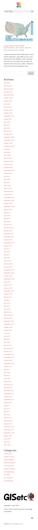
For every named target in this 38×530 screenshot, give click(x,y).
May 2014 (7, 306)
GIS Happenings (9, 472)
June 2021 (7, 122)
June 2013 (7, 336)
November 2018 (9, 200)
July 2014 (7, 300)
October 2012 (8, 360)
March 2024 (7, 86)
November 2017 (9, 237)
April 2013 (7, 342)
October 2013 (8, 327)
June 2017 (7, 252)
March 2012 (7, 381)
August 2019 (8, 173)
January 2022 (8, 110)
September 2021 (9, 116)
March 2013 (7, 345)
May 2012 (7, 375)
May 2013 (7, 339)
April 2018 (7, 222)
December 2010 (9, 427)
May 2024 (7, 83)
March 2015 (7, 297)
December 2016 (9, 270)
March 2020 (7, 158)
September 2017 (9, 243)
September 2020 (9, 146)
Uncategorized (8, 481)
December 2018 (9, 197)
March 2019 (7, 188)
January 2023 (8, 92)
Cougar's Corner (9, 457)
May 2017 (7, 255)
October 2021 (8, 113)
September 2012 (9, 363)
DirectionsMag (8, 460)
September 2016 (9, 279)
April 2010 (7, 445)
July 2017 (7, 249)
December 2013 (9, 321)
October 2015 (8, 294)
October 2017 (8, 240)
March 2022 (7, 107)
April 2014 (7, 309)
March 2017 (7, 261)
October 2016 (8, 276)
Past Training (8, 478)
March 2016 (7, 285)
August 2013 (8, 330)
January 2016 (8, 288)
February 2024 (8, 89)
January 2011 (8, 424)
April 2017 (7, 258)
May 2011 (7, 412)
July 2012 (7, 369)
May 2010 (7, 442)
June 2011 (7, 409)
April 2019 (7, 185)
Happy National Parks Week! (14, 46)
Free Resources (12, 50)
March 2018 (7, 225)
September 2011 (9, 400)
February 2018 (8, 228)
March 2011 (7, 418)
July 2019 (7, 176)
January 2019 (8, 194)
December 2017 (9, 234)
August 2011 (8, 403)
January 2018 (8, 231)
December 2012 (9, 354)
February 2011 (8, 421)
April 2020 (7, 155)
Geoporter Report (9, 469)
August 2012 (8, 366)
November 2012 (9, 357)
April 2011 (7, 415)
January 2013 (8, 351)
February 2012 (8, 384)
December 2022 (9, 95)
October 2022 (8, 98)
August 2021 (8, 119)
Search (31, 73)
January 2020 (8, 164)
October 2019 (8, 167)
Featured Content (9, 463)
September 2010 (9, 433)
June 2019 (7, 179)
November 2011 (9, 394)
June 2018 (7, 216)
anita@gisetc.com (17, 524)
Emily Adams (10, 48)
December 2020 (9, 137)
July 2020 (7, 149)
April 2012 (7, 378)
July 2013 (7, 333)
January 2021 (8, 134)
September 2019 (9, 170)
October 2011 (8, 396)
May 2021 (7, 125)
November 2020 (9, 140)
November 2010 (9, 430)
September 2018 (9, 206)
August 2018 (8, 209)
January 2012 (8, 387)
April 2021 (7, 128)
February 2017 (8, 264)
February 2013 (8, 348)
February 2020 (8, 161)
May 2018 (7, 219)
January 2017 (8, 267)
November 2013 (9, 324)
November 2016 (9, 273)
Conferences (8, 454)
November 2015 (9, 291)
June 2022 (7, 104)
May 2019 (7, 182)
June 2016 (7, 282)
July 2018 (7, 213)
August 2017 (8, 246)
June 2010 (7, 439)
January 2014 (8, 318)
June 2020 (7, 152)
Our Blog (21, 50)
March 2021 (7, 131)
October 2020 (8, 143)
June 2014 (7, 303)
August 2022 (8, 101)
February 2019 (8, 191)
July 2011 (7, 406)
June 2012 (7, 372)
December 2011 (9, 391)
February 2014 (8, 315)
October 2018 (8, 203)
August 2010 (8, 436)
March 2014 (7, 312)
